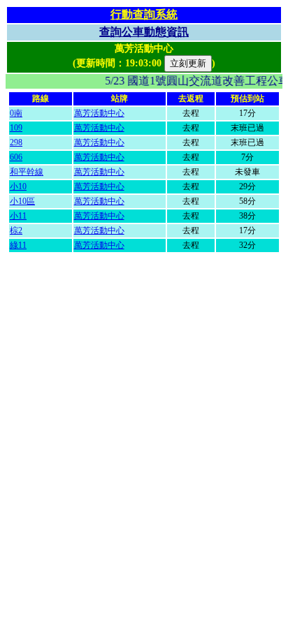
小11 (18, 216)
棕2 (16, 230)
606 (16, 157)
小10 (18, 186)
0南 (16, 113)
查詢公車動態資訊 (144, 32)
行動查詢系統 (144, 14)
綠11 (18, 245)
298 (16, 142)
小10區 (22, 201)
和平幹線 (26, 172)
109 (16, 128)
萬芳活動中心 (99, 113)
